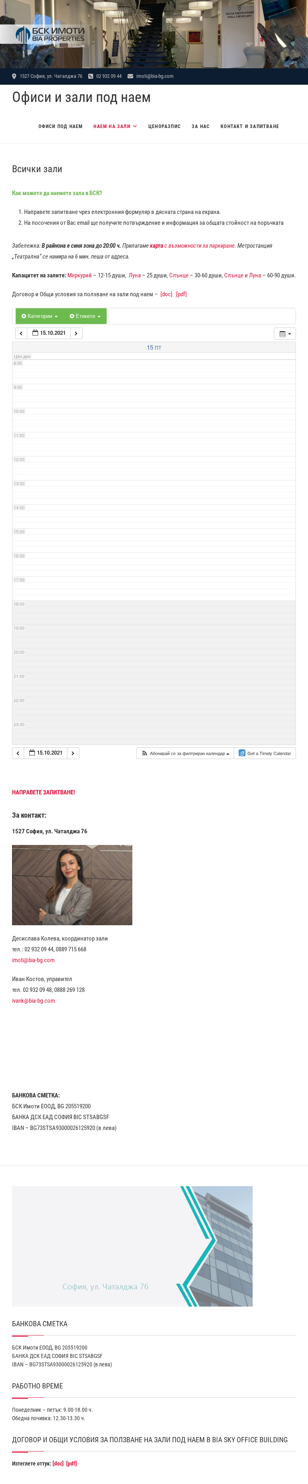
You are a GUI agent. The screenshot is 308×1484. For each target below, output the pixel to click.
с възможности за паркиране (192, 245)
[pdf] (181, 294)
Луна (135, 275)
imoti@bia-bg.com (154, 76)
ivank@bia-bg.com (33, 1000)
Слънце (178, 275)
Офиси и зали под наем (81, 97)
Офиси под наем (60, 126)
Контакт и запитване (250, 126)
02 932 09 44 (108, 76)
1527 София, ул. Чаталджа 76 (50, 76)
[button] (185, 753)
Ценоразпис (164, 126)
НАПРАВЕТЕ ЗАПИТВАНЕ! (43, 792)
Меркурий (79, 275)
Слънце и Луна (242, 275)
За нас (201, 126)
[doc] (166, 294)
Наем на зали (111, 126)
